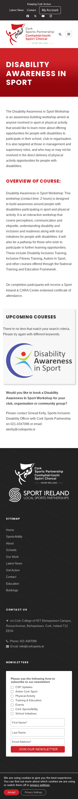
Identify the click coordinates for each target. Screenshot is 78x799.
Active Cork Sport (26, 691)
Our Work (12, 556)
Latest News (16, 10)
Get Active (13, 570)
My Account (50, 10)
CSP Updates (23, 687)
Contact (31, 10)
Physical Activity (25, 695)
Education (12, 583)
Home (10, 530)
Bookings (12, 590)
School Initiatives (26, 713)
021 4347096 (28, 641)
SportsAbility (14, 536)
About (10, 543)
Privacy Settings (33, 792)
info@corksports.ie (31, 646)
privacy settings (40, 785)
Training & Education (28, 700)
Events (19, 704)
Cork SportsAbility (26, 709)
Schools (11, 550)
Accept (11, 792)
